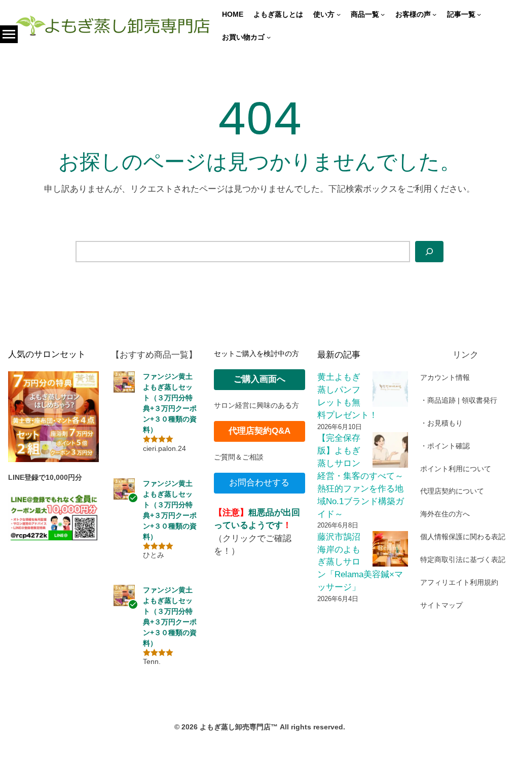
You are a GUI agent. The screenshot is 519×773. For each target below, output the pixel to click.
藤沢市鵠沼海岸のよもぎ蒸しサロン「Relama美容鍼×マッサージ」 (360, 562)
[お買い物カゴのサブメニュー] (269, 37)
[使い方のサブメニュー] (339, 14)
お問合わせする (259, 482)
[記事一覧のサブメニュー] (479, 14)
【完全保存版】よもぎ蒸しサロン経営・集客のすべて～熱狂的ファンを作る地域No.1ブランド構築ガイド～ (360, 475)
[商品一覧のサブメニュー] (383, 14)
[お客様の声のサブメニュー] (434, 14)
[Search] (429, 251)
